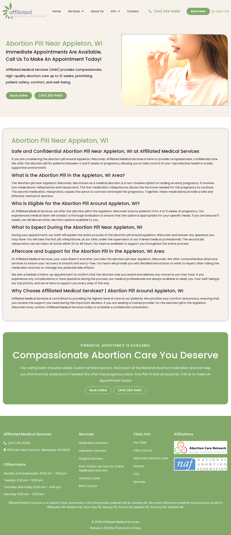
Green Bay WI (92, 507)
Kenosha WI (158, 507)
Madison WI (74, 507)
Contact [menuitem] (133, 11)
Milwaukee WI (56, 507)
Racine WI (125, 507)
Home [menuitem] (56, 11)
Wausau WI (110, 507)
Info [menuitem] (113, 11)
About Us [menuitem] (97, 11)
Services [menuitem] (74, 11)
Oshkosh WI (175, 507)
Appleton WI (141, 507)
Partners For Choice (128, 528)
